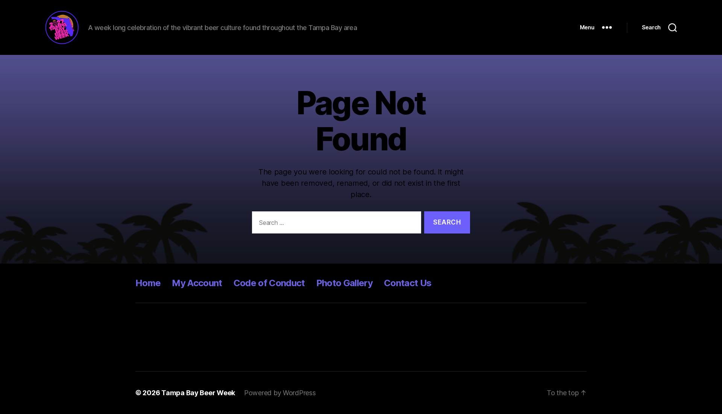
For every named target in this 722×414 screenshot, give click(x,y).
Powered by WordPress (280, 393)
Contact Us (407, 283)
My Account (197, 283)
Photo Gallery (344, 283)
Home (148, 283)
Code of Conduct (269, 283)
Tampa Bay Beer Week (198, 393)
